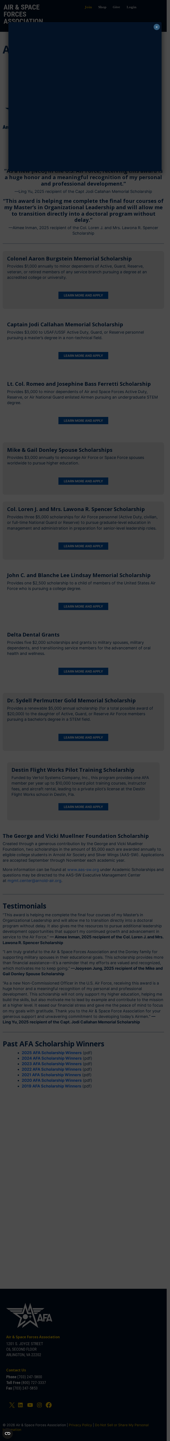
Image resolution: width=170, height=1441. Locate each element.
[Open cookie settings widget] (7, 1433)
